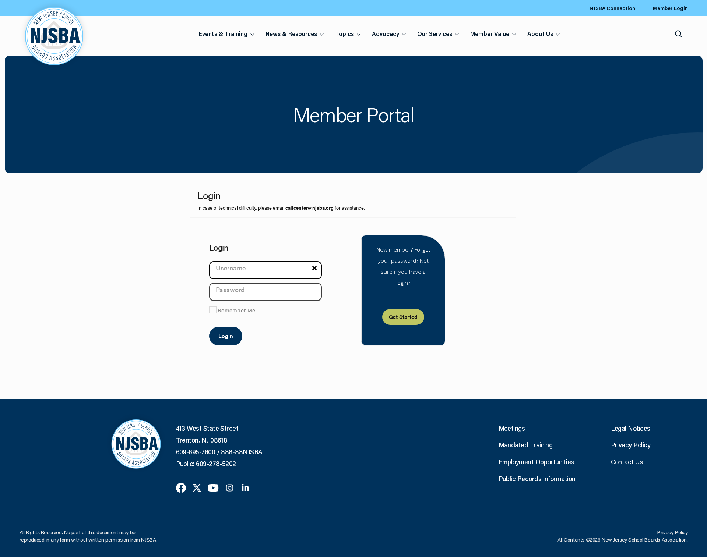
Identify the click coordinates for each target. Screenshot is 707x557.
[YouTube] (213, 487)
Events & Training (222, 34)
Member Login (670, 8)
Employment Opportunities (536, 461)
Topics (344, 34)
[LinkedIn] (245, 487)
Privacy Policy (630, 444)
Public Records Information (537, 478)
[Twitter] (197, 487)
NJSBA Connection (612, 8)
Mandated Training (526, 444)
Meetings (512, 428)
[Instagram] (230, 487)
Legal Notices (630, 428)
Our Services (434, 34)
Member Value (489, 34)
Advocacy (385, 34)
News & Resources (291, 34)
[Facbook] (181, 487)
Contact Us (627, 461)
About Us (540, 34)
